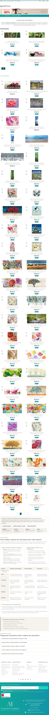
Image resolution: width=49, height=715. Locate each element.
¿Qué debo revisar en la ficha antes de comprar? (12, 653)
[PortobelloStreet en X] (28, 679)
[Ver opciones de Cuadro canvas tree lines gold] (26, 371)
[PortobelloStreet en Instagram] (25, 679)
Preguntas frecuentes (5, 666)
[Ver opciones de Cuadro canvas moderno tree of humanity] (26, 282)
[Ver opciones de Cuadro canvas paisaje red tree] (2, 210)
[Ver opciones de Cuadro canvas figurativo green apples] (2, 371)
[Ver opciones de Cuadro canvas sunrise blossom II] (2, 246)
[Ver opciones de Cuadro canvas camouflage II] (26, 407)
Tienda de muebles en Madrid (18, 666)
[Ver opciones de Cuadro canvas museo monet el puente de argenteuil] (26, 84)
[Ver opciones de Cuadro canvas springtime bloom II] (2, 228)
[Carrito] (44, 1)
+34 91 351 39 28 (35, 707)
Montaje (3, 670)
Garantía (3, 674)
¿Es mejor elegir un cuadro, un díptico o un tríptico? (13, 646)
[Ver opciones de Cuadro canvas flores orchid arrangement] (26, 53)
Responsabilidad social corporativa (19, 667)
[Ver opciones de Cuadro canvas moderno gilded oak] (2, 443)
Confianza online (41, 667)
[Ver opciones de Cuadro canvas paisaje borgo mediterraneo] (26, 264)
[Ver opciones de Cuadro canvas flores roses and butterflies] (26, 443)
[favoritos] (40, 1)
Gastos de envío (4, 673)
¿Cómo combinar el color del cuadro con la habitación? (14, 649)
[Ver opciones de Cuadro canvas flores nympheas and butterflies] (2, 425)
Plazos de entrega (4, 671)
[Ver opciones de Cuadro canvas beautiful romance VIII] (26, 497)
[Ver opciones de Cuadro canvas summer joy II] (26, 246)
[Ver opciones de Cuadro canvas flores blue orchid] (2, 53)
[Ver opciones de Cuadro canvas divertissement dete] (26, 353)
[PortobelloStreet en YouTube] (21, 679)
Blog (28, 664)
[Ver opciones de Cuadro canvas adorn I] (2, 317)
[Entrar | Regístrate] (47, 1)
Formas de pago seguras (6, 667)
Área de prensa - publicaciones (18, 673)
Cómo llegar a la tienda (5, 664)
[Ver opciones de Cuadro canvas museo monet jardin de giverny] (26, 102)
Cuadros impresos (7, 526)
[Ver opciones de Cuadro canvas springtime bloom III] (26, 335)
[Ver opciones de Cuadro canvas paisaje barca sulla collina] (26, 228)
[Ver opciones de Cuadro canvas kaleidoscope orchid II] (2, 461)
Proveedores (29, 667)
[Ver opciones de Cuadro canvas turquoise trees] (26, 479)
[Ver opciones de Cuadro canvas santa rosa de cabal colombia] (26, 317)
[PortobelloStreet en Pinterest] (23, 679)
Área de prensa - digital (16, 674)
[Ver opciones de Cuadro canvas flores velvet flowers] (2, 497)
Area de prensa (30, 669)
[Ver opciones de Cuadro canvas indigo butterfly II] (26, 192)
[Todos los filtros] (3, 68)
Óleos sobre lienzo (31, 526)
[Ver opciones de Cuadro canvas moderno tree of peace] (26, 389)
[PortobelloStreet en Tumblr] (30, 679)
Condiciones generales (42, 666)
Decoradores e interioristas (32, 666)
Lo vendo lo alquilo (15, 670)
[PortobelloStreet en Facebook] (18, 679)
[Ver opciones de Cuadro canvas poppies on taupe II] (26, 425)
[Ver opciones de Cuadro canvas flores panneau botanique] (26, 461)
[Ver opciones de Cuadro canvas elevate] (2, 84)
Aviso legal (40, 664)
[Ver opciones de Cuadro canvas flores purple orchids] (2, 120)
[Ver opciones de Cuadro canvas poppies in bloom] (2, 407)
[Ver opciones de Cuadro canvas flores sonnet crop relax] (2, 192)
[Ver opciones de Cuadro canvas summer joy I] (2, 299)
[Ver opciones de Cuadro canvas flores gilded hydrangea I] (2, 353)
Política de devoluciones (43, 670)
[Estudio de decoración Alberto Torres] (10, 710)
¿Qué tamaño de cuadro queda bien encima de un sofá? (14, 638)
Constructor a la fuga (16, 669)
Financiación (3, 669)
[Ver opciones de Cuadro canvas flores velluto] (2, 102)
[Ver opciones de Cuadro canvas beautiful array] (2, 282)
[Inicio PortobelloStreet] (5, 6)
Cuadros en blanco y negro (19, 526)
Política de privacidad (42, 671)
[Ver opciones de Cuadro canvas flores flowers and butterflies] (2, 335)
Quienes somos (15, 664)
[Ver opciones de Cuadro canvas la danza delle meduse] (26, 174)
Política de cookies (41, 669)
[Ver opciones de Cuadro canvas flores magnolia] (2, 389)
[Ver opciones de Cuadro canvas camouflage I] (2, 264)
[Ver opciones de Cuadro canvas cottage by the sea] (26, 210)
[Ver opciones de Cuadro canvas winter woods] (26, 299)
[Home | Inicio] (2, 15)
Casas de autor (15, 671)
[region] (24, 584)
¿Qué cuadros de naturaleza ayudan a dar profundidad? (14, 642)
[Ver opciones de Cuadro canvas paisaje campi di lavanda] (2, 479)
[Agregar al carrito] (2, 34)
